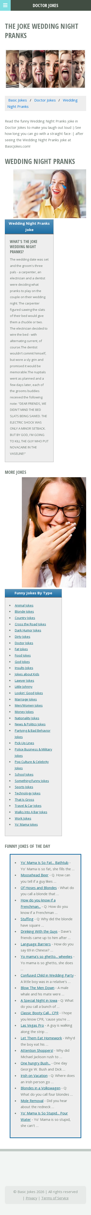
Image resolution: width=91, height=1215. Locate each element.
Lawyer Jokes (24, 680)
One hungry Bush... (35, 1063)
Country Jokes (25, 618)
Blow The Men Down (37, 987)
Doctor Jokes (24, 643)
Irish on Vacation (34, 1075)
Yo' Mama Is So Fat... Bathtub (44, 862)
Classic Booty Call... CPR (39, 1012)
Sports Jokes (24, 787)
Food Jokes (23, 655)
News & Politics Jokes (30, 724)
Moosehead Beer (35, 874)
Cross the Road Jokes (30, 624)
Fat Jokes (21, 649)
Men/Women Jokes (29, 705)
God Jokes (22, 661)
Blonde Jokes (24, 611)
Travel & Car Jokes (28, 805)
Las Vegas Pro (32, 1025)
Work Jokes (23, 818)
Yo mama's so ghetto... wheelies (46, 956)
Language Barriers (36, 944)
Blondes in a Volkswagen (40, 1087)
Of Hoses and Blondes (39, 887)
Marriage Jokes (26, 699)
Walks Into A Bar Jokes (31, 812)
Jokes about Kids (27, 674)
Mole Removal (32, 1100)
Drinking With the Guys (39, 931)
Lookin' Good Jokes (29, 693)
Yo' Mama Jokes (26, 824)
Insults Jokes (24, 668)
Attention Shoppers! (37, 1050)
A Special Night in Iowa (39, 1000)
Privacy (31, 1197)
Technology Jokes (28, 793)
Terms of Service (55, 1197)
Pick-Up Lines (24, 743)
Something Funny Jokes (32, 781)
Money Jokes (24, 711)
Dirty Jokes (22, 636)
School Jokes (24, 774)
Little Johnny (24, 686)
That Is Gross (24, 799)
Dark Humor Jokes (28, 630)
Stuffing (27, 918)
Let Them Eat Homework (41, 1037)
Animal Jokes (24, 605)
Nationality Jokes (27, 718)
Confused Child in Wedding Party (47, 975)
